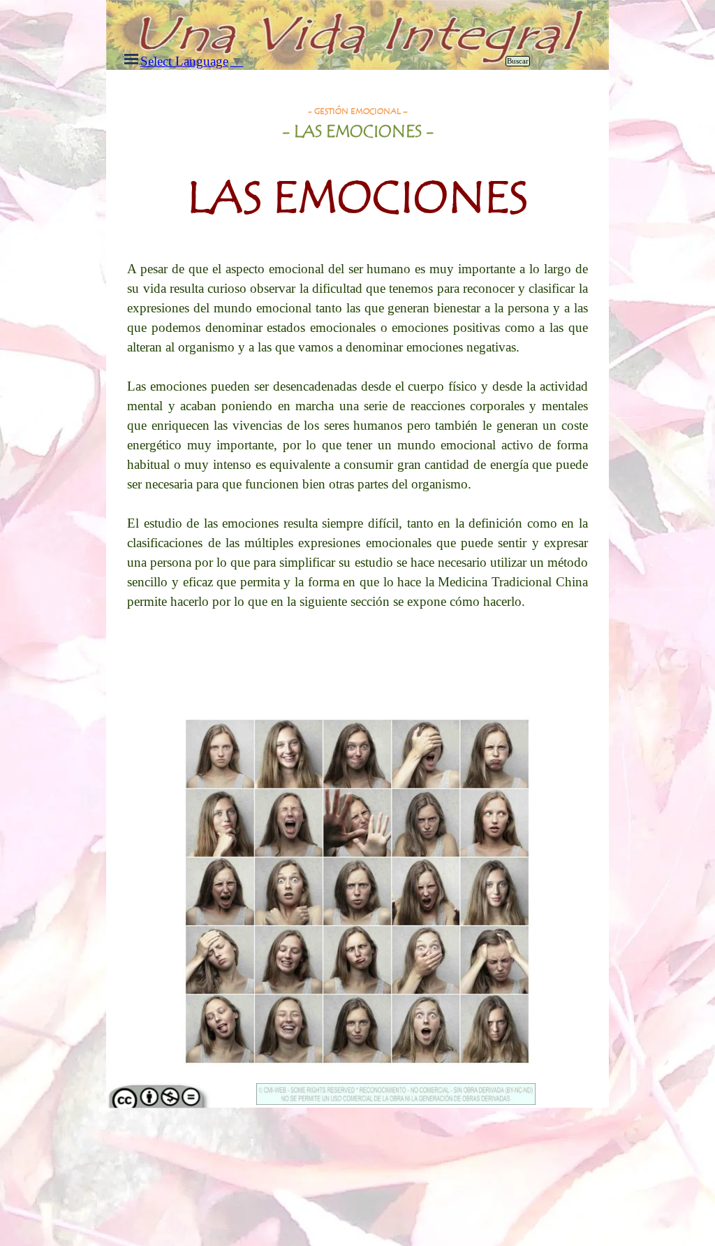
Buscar (518, 61)
